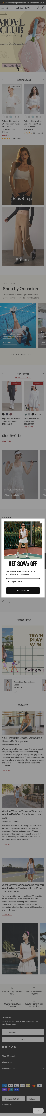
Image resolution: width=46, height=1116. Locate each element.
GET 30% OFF (23, 590)
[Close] (42, 521)
